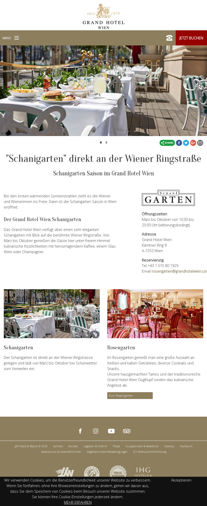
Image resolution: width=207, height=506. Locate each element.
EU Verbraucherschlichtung (149, 452)
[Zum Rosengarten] (155, 313)
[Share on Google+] (193, 142)
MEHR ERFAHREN (78, 502)
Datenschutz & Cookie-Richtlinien (61, 452)
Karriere (58, 446)
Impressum (186, 446)
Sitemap (169, 446)
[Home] (103, 16)
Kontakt (73, 446)
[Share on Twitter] (186, 142)
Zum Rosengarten (121, 395)
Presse (116, 446)
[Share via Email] (200, 142)
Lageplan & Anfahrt (95, 446)
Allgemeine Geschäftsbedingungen (107, 452)
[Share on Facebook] (179, 142)
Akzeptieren (181, 480)
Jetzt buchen (191, 38)
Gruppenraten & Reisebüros (142, 446)
